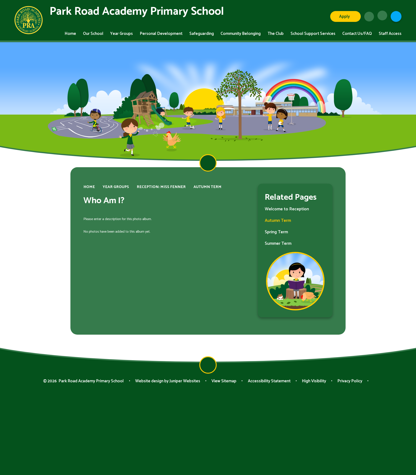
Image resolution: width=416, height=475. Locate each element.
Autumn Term (207, 187)
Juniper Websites (184, 381)
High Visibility (314, 381)
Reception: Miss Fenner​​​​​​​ (161, 187)
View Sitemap (223, 381)
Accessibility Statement (269, 381)
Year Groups (116, 187)
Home (89, 187)
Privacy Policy (349, 381)
